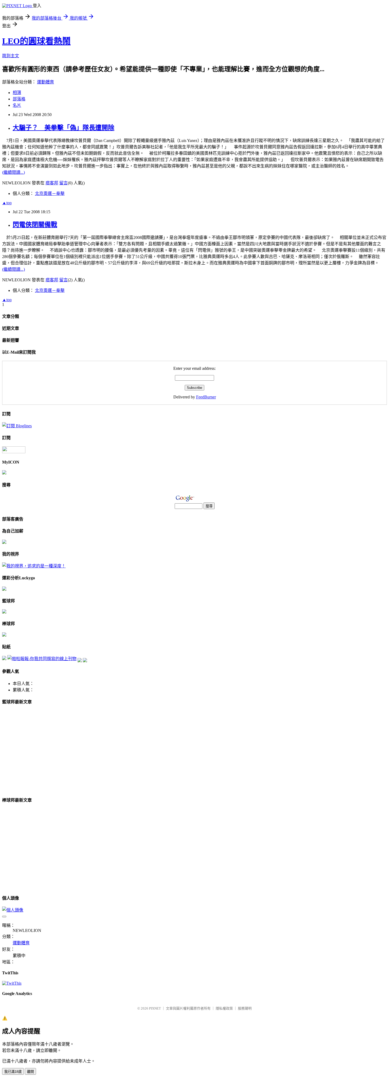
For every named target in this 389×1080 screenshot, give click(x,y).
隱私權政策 (224, 1008)
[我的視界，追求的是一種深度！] (34, 566)
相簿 (17, 92)
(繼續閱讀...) (13, 172)
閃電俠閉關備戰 (35, 224)
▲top (7, 203)
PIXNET (155, 1008)
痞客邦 (52, 183)
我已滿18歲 (13, 1072)
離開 (30, 1072)
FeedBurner (206, 397)
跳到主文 (10, 56)
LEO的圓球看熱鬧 (36, 41)
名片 (17, 105)
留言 (63, 183)
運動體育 (45, 82)
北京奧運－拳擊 (50, 193)
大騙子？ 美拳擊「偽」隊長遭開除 (63, 127)
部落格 (19, 99)
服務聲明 (245, 1008)
